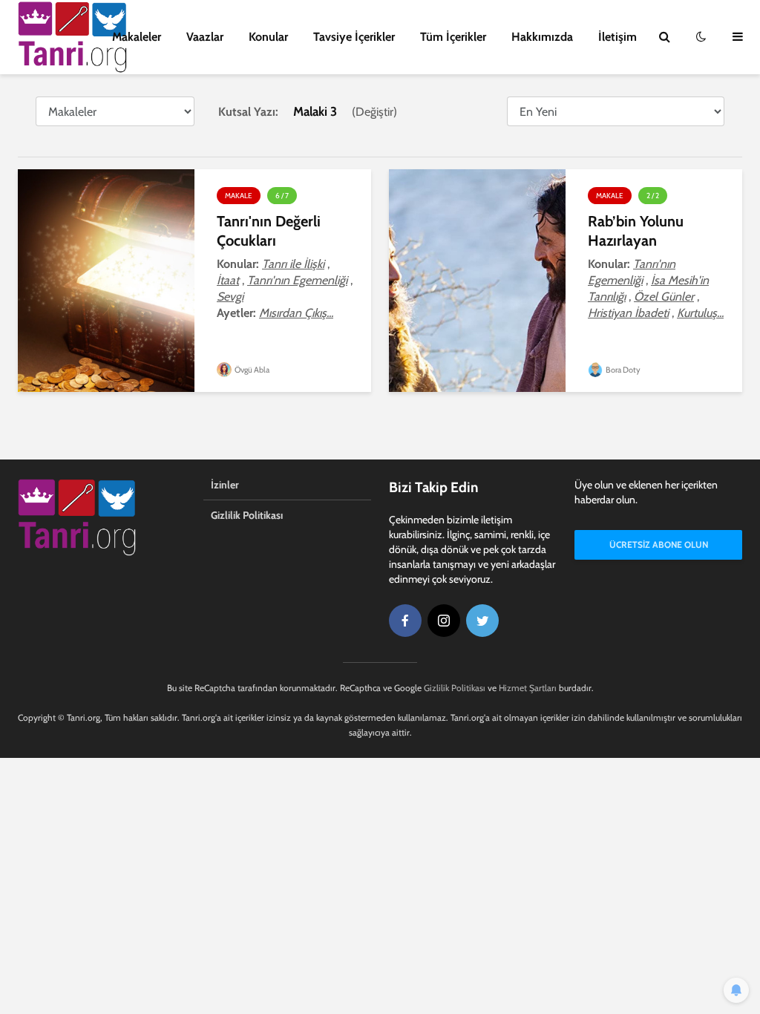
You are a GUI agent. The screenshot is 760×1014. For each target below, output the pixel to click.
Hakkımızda (542, 37)
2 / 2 (652, 195)
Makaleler (136, 37)
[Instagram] (444, 620)
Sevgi (230, 297)
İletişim (617, 37)
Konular (268, 37)
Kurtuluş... (700, 313)
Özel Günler (664, 297)
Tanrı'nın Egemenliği (297, 280)
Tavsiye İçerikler (354, 37)
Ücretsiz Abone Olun (658, 544)
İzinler (225, 484)
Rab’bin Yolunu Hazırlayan (636, 230)
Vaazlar (204, 37)
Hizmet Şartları (528, 687)
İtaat (228, 280)
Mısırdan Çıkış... (296, 313)
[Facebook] (405, 620)
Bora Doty (622, 369)
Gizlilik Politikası (247, 515)
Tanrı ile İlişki (293, 264)
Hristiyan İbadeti (628, 313)
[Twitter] (482, 620)
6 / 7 (282, 195)
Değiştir (374, 112)
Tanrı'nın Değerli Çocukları (269, 230)
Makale (238, 195)
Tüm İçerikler (453, 37)
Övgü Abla (251, 369)
